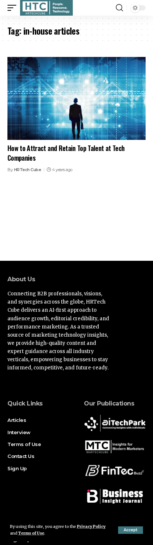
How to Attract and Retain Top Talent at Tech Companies (65, 152)
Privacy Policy (91, 526)
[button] (130, 530)
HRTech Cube (27, 169)
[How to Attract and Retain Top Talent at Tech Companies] (76, 98)
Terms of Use (31, 533)
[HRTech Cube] (46, 8)
